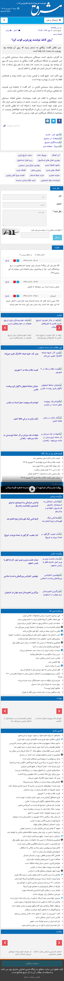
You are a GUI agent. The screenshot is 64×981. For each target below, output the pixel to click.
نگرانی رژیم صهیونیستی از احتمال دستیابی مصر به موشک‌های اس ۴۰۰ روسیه (34, 675)
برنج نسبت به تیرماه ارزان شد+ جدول (45, 684)
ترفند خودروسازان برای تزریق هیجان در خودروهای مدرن (19, 336)
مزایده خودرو (54, 175)
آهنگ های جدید (53, 170)
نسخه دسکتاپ (32, 963)
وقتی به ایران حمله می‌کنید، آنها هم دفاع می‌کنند (41, 631)
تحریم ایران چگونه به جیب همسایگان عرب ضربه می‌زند (39, 680)
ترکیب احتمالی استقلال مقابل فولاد (46, 824)
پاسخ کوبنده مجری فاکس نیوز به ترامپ (45, 820)
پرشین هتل (36, 170)
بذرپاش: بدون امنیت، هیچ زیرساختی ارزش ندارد (41, 836)
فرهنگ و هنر (52, 20)
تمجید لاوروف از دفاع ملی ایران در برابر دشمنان (42, 789)
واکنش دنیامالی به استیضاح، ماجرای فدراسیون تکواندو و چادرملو (23, 504)
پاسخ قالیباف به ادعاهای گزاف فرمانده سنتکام (42, 909)
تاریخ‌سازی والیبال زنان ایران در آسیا (46, 646)
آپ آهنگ (56, 155)
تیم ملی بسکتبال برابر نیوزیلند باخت (46, 894)
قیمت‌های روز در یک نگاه (51, 453)
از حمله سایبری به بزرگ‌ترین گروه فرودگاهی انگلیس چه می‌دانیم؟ (34, 762)
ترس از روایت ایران (52, 665)
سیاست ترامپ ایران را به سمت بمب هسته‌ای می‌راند (40, 650)
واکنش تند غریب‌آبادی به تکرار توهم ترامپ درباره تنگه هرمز (37, 874)
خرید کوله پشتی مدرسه (25, 180)
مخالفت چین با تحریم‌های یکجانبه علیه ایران (43, 859)
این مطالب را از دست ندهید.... (49, 347)
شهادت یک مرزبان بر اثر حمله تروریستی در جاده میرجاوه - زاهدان (20, 436)
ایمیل (59, 203)
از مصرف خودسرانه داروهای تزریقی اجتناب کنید (20, 953)
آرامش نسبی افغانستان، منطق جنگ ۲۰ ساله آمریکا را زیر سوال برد (34, 750)
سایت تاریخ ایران (25, 155)
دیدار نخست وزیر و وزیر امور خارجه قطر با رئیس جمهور (21, 561)
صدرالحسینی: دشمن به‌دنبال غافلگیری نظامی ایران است (38, 843)
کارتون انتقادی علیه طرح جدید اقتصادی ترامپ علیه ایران (38, 739)
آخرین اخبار (57, 730)
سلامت (59, 931)
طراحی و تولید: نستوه (32, 977)
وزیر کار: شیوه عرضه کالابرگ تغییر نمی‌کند (21, 354)
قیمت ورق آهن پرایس (15, 175)
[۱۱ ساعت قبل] (17, 942)
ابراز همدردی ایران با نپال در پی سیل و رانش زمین (41, 925)
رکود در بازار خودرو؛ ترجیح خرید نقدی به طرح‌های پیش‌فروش (48, 336)
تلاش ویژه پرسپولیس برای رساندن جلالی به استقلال (40, 847)
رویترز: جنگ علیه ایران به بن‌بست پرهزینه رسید (41, 809)
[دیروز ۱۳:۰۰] (50, 581)
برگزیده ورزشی (56, 496)
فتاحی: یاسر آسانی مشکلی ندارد (48, 658)
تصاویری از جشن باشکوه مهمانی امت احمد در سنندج (40, 754)
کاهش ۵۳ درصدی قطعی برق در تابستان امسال (41, 855)
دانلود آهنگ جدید (52, 165)
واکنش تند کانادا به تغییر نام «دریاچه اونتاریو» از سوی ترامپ (37, 901)
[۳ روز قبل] (47, 326)
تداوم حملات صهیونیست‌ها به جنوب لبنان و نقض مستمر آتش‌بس (34, 743)
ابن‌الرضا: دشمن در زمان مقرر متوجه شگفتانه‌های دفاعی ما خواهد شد (33, 832)
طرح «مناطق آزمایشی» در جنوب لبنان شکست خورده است (38, 797)
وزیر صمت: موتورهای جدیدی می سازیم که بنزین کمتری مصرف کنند (34, 785)
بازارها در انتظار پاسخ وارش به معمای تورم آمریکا (41, 886)
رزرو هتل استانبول (24, 160)
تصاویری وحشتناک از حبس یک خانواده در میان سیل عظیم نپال (36, 642)
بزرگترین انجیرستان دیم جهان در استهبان (21, 592)
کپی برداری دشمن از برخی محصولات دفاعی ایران (41, 615)
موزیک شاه (41, 155)
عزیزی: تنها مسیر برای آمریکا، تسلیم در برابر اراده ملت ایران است (35, 898)
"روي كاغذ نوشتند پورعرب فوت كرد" (32, 40)
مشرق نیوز (40, 8)
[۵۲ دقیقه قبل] (50, 358)
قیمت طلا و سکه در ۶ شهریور (26, 370)
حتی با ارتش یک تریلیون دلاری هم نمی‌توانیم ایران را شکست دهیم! (34, 634)
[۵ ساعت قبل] (32, 489)
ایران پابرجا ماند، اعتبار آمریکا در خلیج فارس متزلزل (40, 766)
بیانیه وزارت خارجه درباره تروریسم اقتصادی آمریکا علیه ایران (37, 878)
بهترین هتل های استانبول (49, 160)
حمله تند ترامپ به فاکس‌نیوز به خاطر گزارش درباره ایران (38, 623)
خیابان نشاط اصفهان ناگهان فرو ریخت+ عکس (22, 388)
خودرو (59, 315)
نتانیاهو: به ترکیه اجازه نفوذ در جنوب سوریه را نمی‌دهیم (39, 735)
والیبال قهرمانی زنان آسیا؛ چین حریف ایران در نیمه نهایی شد (37, 747)
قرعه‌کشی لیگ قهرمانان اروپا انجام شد (22, 519)
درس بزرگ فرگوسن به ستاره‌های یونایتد (45, 654)
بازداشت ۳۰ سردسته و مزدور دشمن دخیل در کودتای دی (38, 882)
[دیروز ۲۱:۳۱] (50, 507)
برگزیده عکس (56, 553)
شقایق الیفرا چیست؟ (52, 688)
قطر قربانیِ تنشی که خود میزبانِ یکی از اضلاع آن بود (40, 669)
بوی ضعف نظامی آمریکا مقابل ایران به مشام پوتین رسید (39, 619)
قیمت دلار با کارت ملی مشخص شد (46, 458)
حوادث (59, 698)
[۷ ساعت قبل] (50, 423)
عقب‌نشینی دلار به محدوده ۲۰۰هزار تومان (44, 473)
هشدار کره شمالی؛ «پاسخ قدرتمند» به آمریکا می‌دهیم (39, 805)
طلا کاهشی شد (54, 662)
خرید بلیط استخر (37, 175)
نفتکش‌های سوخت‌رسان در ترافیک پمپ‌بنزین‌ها (41, 781)
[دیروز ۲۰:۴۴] (50, 439)
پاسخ (7, 260)
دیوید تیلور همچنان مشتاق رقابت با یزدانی (44, 870)
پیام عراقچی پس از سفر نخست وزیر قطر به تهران (41, 692)
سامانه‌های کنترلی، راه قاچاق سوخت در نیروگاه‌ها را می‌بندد (37, 770)
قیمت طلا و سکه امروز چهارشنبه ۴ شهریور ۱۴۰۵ (41, 462)
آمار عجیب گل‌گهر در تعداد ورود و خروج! (21, 535)
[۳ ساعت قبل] (50, 407)
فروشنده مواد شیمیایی (50, 180)
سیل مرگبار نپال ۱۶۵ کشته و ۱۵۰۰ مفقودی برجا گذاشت (39, 774)
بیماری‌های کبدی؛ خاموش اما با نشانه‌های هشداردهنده (39, 638)
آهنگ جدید (21, 170)
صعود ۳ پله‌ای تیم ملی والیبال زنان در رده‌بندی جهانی (40, 828)
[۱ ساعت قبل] (50, 374)
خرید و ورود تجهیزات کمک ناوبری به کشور (44, 812)
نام (60, 196)
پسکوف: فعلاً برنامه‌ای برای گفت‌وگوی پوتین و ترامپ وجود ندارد (36, 905)
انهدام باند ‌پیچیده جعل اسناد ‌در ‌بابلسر (22, 402)
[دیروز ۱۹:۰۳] (50, 564)
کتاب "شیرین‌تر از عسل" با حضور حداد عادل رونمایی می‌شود (37, 913)
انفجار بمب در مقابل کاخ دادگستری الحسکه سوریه (41, 890)
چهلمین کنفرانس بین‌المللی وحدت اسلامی (21, 576)
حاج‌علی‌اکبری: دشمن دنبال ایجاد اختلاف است (42, 863)
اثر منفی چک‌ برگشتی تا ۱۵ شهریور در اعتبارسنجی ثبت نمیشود (36, 816)
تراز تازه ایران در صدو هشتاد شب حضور (45, 921)
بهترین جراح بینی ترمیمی (29, 165)
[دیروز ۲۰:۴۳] (50, 523)
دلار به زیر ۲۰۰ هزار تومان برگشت (47, 469)
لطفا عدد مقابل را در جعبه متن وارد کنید (46, 230)
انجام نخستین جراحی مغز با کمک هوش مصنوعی (47, 953)
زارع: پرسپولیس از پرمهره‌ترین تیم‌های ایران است (41, 758)
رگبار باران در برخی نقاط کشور (26, 419)
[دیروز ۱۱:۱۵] (50, 540)
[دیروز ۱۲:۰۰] (50, 597)
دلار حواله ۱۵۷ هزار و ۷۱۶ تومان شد (46, 466)
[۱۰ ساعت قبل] (47, 942)
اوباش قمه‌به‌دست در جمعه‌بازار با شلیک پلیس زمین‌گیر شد (37, 627)
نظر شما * (57, 211)
